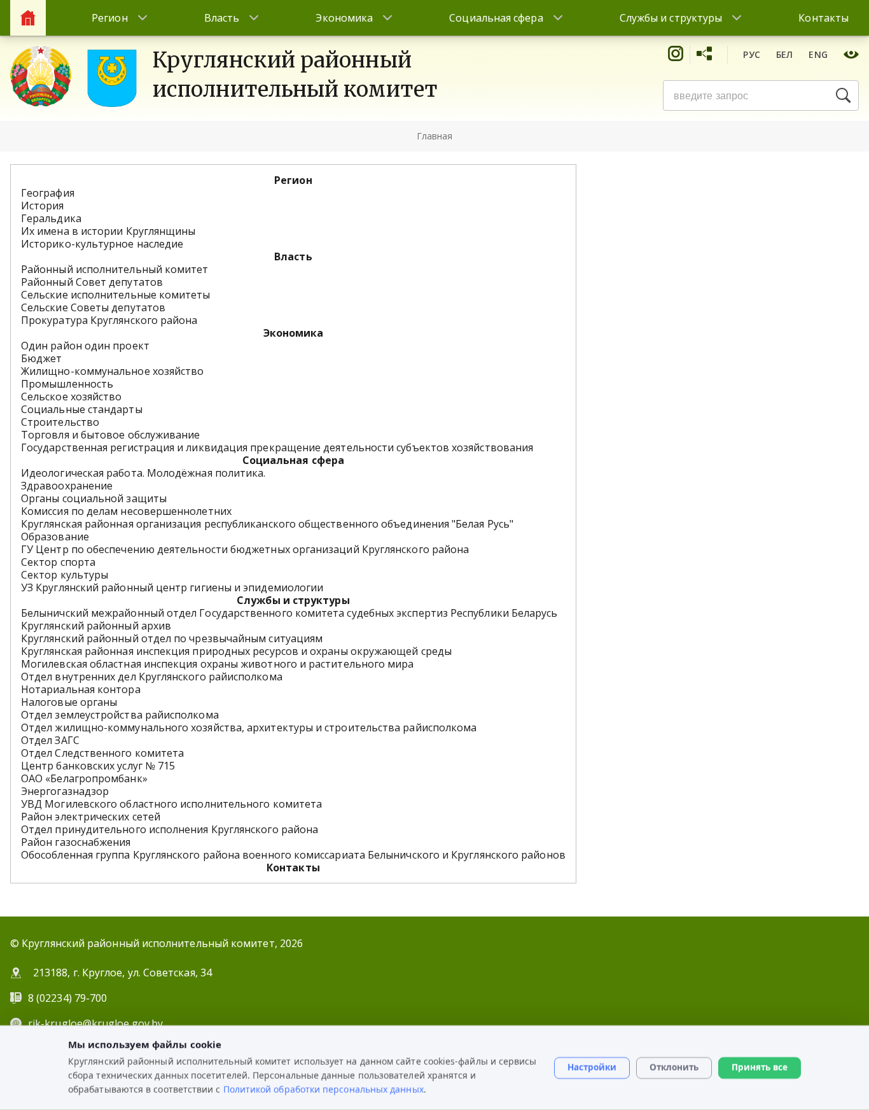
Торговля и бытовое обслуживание (110, 435)
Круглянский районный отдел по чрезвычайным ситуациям (172, 638)
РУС (751, 54)
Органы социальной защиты (94, 498)
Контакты (823, 18)
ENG (818, 54)
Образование (55, 537)
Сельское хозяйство (71, 397)
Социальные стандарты (82, 409)
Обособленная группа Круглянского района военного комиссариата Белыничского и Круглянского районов (293, 855)
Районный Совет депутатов (92, 282)
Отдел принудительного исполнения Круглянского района (169, 829)
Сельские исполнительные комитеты (116, 295)
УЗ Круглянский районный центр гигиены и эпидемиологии (172, 587)
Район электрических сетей (90, 817)
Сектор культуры (64, 575)
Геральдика (51, 218)
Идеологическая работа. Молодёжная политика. (143, 473)
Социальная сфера (496, 18)
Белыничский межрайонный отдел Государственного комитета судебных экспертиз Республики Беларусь (289, 613)
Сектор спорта (58, 562)
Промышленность (67, 384)
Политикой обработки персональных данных (323, 1089)
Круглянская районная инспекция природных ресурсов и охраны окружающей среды (236, 651)
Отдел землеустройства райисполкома (120, 715)
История (42, 206)
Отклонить (674, 1067)
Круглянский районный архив (96, 626)
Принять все (760, 1067)
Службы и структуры (671, 18)
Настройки (591, 1067)
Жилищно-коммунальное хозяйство (112, 371)
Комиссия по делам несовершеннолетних (126, 511)
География (47, 193)
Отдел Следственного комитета (102, 753)
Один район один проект (85, 346)
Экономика (344, 18)
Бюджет (41, 358)
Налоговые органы (69, 702)
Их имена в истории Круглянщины (108, 231)
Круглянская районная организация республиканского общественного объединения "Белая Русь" (267, 524)
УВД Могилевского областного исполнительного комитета (171, 804)
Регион (109, 18)
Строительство (60, 422)
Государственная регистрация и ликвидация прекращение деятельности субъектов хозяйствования (277, 447)
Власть (221, 18)
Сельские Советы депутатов (93, 307)
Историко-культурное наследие (102, 244)
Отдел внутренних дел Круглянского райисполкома (151, 677)
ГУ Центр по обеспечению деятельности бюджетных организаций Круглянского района (245, 549)
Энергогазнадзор (65, 791)
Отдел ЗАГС (50, 740)
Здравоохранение (67, 486)
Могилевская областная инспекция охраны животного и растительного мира (217, 664)
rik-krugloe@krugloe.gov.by (95, 1023)
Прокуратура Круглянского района (109, 320)
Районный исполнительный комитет (114, 269)
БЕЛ (784, 54)
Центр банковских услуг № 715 (98, 766)
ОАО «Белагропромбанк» (84, 778)
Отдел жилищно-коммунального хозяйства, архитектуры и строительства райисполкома (248, 727)
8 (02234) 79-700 (68, 998)
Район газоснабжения (76, 842)
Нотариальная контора (81, 689)
